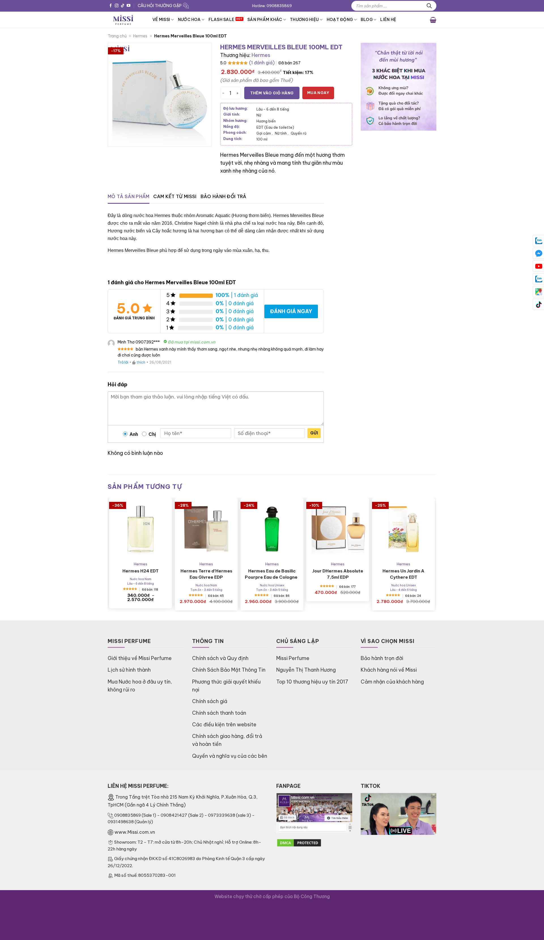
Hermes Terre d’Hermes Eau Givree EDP (206, 574)
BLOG (367, 19)
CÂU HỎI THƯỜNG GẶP (160, 5)
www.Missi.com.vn (134, 832)
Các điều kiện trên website (224, 724)
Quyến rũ (298, 133)
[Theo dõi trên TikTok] (122, 6)
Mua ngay (318, 92)
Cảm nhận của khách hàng (392, 681)
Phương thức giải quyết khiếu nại (226, 685)
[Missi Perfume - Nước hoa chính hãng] (126, 20)
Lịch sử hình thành (129, 670)
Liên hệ (388, 19)
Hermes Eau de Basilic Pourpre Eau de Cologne (272, 574)
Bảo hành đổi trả (223, 196)
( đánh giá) (262, 62)
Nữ (258, 115)
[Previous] (121, 538)
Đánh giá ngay (291, 311)
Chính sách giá (209, 701)
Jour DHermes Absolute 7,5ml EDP (337, 574)
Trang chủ (117, 36)
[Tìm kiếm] (429, 6)
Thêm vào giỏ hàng (272, 93)
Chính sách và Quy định (220, 658)
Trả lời (123, 362)
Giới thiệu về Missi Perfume (140, 658)
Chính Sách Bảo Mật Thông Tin (228, 670)
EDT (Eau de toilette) (275, 127)
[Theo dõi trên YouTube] (128, 6)
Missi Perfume (292, 658)
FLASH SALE (222, 19)
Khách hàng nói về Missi (389, 670)
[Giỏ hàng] (433, 19)
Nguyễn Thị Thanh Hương (306, 670)
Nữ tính (281, 133)
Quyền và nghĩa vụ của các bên (229, 756)
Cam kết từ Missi (174, 196)
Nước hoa (189, 19)
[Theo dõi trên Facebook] (110, 6)
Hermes (140, 36)
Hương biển (266, 121)
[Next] (423, 538)
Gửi (314, 433)
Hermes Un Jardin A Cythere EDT (403, 574)
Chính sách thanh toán (219, 713)
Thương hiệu (304, 19)
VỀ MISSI (161, 19)
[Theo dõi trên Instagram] (116, 6)
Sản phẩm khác (264, 19)
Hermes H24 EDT (140, 571)
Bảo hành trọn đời (382, 658)
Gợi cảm (264, 133)
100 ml (261, 139)
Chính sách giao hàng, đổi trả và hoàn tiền (227, 740)
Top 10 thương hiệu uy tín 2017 (312, 681)
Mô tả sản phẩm (128, 196)
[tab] (128, 196)
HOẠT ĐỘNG (340, 19)
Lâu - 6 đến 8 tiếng (272, 109)
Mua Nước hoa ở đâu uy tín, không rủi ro (140, 685)
